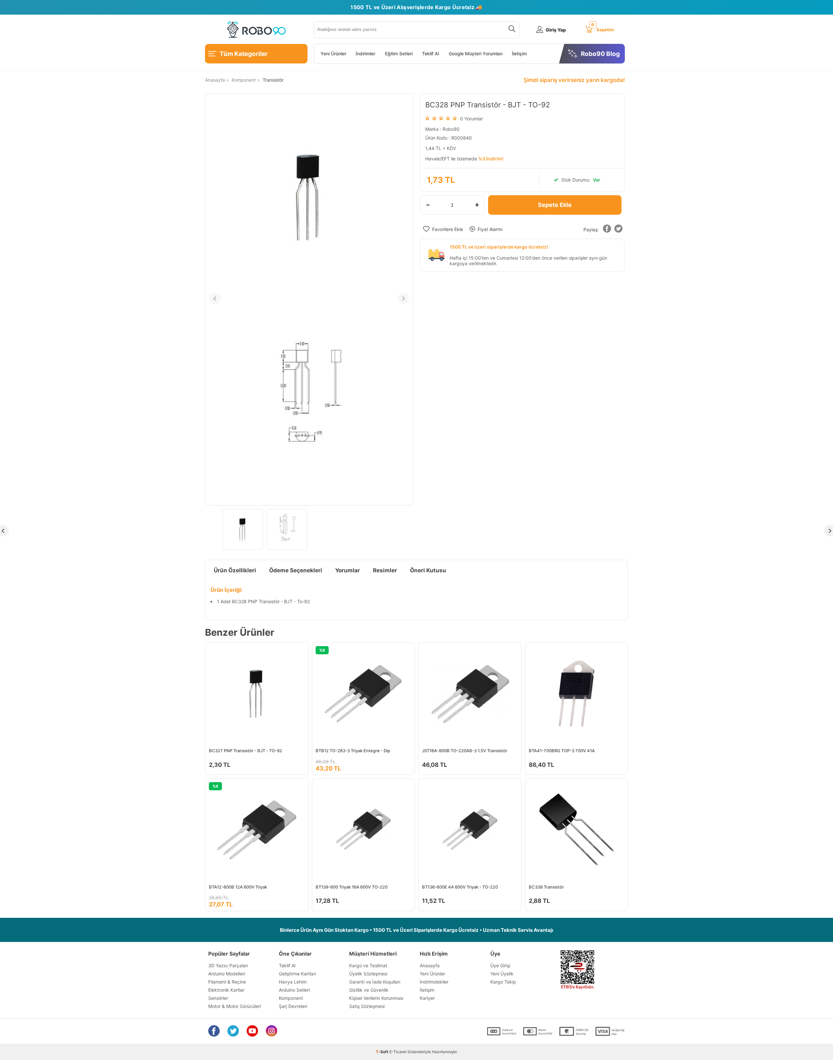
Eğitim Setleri (399, 53)
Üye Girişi (500, 965)
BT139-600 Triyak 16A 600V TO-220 (352, 887)
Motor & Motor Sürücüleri (234, 1006)
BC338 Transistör (546, 887)
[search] (511, 30)
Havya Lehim (293, 982)
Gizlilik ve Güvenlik (369, 990)
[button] (607, 229)
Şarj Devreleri (293, 1006)
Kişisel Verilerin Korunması (376, 998)
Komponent (291, 998)
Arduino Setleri (294, 990)
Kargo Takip (503, 982)
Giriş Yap (556, 30)
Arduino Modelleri (226, 973)
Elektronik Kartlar (226, 990)
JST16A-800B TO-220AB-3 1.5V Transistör (464, 750)
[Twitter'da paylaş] (618, 229)
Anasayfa (430, 965)
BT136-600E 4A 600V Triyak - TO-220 (460, 887)
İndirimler (365, 53)
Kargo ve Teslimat (368, 965)
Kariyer (427, 998)
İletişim (519, 53)
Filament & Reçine (227, 982)
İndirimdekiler (434, 982)
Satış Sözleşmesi (367, 1006)
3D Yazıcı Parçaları (228, 965)
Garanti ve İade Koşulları (374, 982)
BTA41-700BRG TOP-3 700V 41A (562, 750)
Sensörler (218, 998)
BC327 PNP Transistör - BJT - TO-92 (245, 750)
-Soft (382, 1051)
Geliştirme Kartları (297, 973)
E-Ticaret (397, 1051)
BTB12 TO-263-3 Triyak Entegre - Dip (353, 750)
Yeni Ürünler (333, 53)
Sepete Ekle (555, 204)
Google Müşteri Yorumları (475, 53)
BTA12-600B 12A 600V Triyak (238, 887)
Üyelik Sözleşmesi (368, 973)
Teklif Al (430, 53)
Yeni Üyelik (501, 973)
